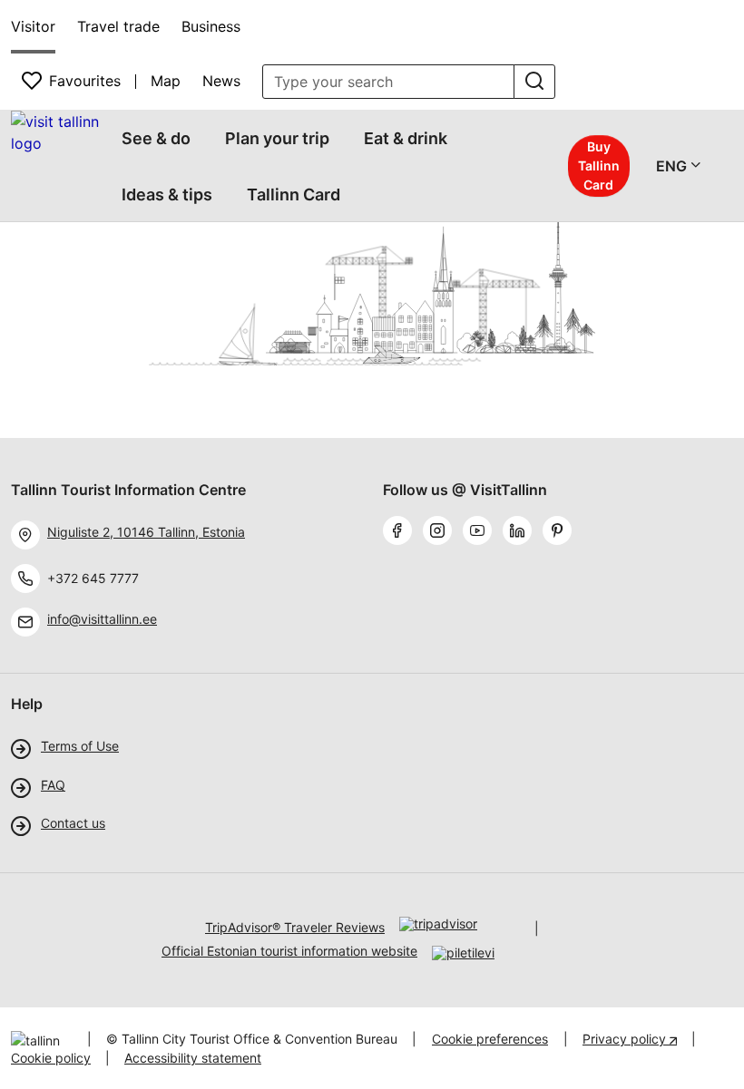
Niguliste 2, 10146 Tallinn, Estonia (146, 532)
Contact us (73, 823)
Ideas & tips (167, 194)
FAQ (53, 785)
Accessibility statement (192, 1057)
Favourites (85, 81)
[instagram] (441, 532)
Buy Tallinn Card (599, 165)
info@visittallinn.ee (102, 619)
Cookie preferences (490, 1038)
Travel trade (118, 26)
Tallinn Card (293, 194)
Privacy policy (626, 1038)
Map (166, 81)
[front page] (57, 132)
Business (210, 26)
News (221, 81)
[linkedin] (521, 532)
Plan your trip (277, 138)
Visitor (33, 26)
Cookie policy (51, 1057)
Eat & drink (405, 138)
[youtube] (481, 532)
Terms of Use (80, 746)
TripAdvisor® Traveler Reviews (295, 927)
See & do (156, 138)
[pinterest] (561, 532)
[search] (534, 81)
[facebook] (401, 532)
